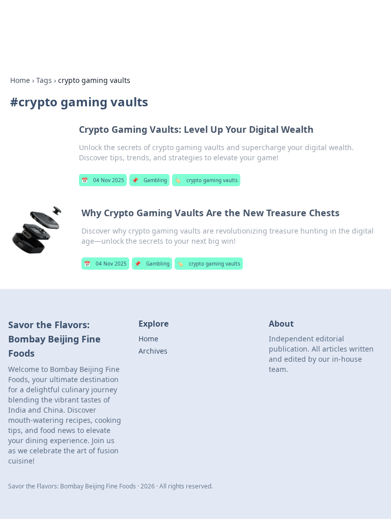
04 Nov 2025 (102, 180)
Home (20, 80)
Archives (152, 351)
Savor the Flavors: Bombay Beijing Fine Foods (138, 20)
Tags (44, 80)
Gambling (149, 180)
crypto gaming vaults (206, 180)
